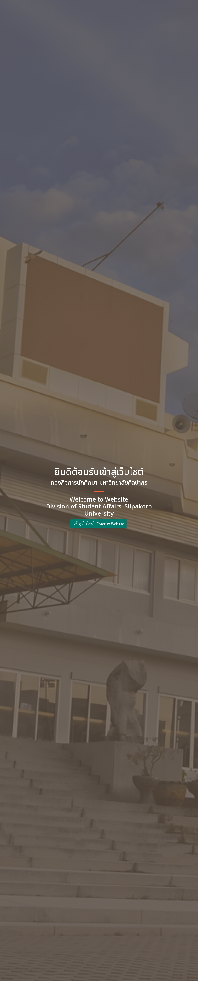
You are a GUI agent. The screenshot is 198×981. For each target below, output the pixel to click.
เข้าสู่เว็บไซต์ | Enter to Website (99, 523)
